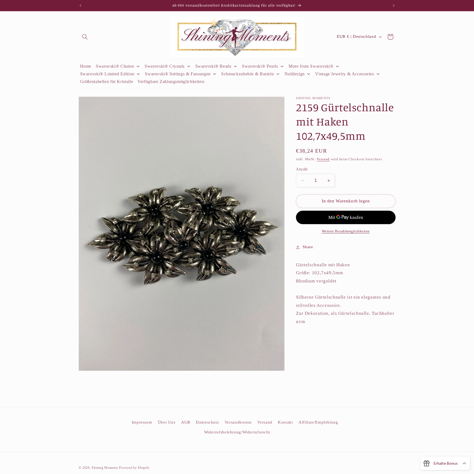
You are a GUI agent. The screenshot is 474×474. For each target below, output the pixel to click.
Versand (323, 159)
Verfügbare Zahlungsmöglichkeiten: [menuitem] (171, 81)
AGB (185, 422)
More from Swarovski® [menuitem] (311, 66)
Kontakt (285, 422)
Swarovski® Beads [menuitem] (213, 66)
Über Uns (167, 422)
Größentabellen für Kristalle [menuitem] (106, 81)
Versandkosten (238, 422)
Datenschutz (207, 422)
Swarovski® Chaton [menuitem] (115, 66)
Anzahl (302, 169)
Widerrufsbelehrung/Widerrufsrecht (237, 432)
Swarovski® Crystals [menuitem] (165, 66)
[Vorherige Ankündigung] (80, 5)
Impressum (142, 422)
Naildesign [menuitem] (294, 74)
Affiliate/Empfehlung (318, 422)
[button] (85, 36)
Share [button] (308, 247)
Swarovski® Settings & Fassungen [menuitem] (178, 74)
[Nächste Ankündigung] (394, 5)
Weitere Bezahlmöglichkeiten (346, 231)
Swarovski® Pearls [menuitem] (260, 66)
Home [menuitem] (86, 66)
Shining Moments (105, 467)
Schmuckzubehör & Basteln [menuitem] (247, 74)
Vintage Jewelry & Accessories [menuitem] (344, 74)
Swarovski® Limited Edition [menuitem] (107, 74)
